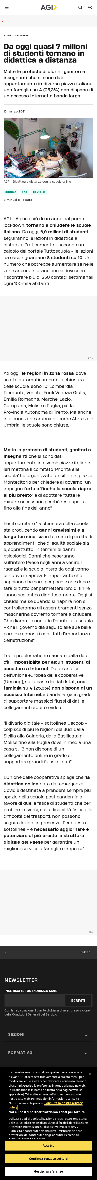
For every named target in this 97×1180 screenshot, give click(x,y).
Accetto (48, 1146)
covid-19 (39, 191)
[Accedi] (90, 7)
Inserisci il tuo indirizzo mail (31, 990)
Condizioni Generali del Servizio (34, 1014)
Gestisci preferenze (48, 1171)
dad (25, 191)
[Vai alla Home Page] (48, 7)
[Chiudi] (90, 1074)
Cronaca (21, 35)
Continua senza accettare (48, 1159)
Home (8, 35)
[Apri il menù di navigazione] (7, 7)
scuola (10, 191)
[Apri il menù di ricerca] (80, 7)
